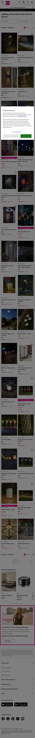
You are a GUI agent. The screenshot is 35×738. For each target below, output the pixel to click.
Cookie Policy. (22, 116)
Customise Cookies (16, 131)
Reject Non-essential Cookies (11, 136)
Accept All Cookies (26, 136)
